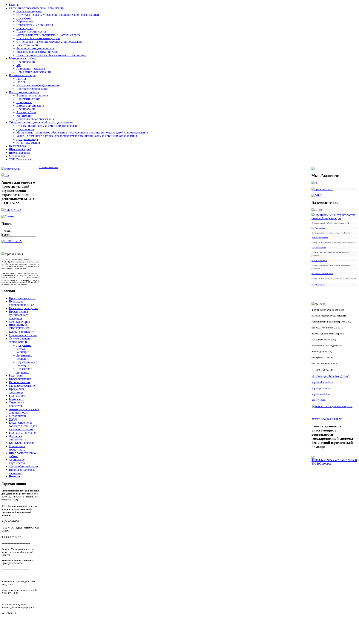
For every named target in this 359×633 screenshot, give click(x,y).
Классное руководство (23, 308)
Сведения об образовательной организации (37, 8)
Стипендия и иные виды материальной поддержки (49, 41)
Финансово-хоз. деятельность (35, 48)
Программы (24, 102)
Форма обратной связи (23, 466)
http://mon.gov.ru (318, 228)
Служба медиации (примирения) (20, 340)
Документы (23, 18)
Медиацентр (17, 156)
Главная (14, 4)
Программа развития (22, 298)
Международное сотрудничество (37, 51)
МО (18, 65)
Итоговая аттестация (22, 75)
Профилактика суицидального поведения (18, 315)
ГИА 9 (20, 82)
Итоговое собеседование (32, 88)
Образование (24, 21)
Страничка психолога (23, 335)
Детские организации (30, 105)
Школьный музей (20, 149)
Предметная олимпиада (16, 390)
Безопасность (17, 395)
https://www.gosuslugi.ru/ (327, 418)
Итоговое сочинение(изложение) (37, 85)
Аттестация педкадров (30, 68)
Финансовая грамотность (17, 448)
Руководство (24, 28)
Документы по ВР (28, 98)
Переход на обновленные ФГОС (22, 303)
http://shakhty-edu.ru (320, 238)
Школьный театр (19, 152)
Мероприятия (17, 415)
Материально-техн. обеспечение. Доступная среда (48, 34)
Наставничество (19, 382)
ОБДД (13, 419)
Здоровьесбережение (22, 385)
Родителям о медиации (24, 357)
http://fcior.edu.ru (318, 285)
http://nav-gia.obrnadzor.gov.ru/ (330, 376)
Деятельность (25, 129)
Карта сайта (16, 399)
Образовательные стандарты (34, 24)
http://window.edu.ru (319, 260)
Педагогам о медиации (24, 370)
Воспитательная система (32, 95)
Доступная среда (27, 139)
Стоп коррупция (19, 321)
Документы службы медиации (23, 349)
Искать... (7, 231)
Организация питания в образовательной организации (51, 55)
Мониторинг (24, 115)
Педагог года (17, 146)
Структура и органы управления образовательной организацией (57, 14)
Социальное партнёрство (17, 461)
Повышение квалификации (34, 71)
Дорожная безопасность (17, 437)
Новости (14, 476)
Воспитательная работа (24, 92)
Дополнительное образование (35, 119)
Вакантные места (27, 45)
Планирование (25, 61)
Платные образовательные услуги (38, 38)
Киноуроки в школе (21, 442)
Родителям (16, 375)
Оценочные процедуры (16, 404)
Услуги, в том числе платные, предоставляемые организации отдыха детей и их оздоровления (76, 135)
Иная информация (28, 142)
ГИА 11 (21, 78)
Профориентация (20, 378)
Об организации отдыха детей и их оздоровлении (41, 122)
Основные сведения (29, 11)
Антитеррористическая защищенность (24, 411)
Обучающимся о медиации (26, 363)
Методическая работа (22, 58)
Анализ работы (26, 112)
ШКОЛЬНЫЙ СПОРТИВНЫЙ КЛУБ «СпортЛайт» (22, 328)
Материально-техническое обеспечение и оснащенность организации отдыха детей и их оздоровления (82, 132)
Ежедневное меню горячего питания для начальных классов (23, 426)
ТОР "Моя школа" (20, 159)
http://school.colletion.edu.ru (322, 274)
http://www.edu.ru (319, 247)
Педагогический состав (31, 31)
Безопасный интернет (23, 432)
